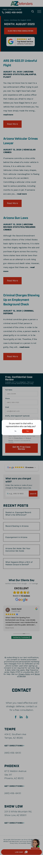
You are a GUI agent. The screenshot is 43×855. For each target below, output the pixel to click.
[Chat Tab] (21, 427)
